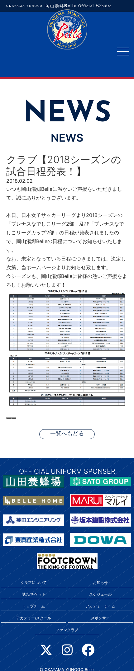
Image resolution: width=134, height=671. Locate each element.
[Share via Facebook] (8, 418)
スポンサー (100, 618)
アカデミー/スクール (33, 618)
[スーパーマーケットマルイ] (100, 500)
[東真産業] (33, 539)
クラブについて (34, 582)
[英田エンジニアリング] (33, 519)
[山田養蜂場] (33, 481)
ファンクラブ (67, 629)
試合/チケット (33, 594)
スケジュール (100, 594)
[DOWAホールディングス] (100, 539)
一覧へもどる (67, 434)
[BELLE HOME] (33, 500)
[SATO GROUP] (100, 481)
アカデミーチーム (100, 606)
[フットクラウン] (67, 561)
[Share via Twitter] (13, 418)
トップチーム (33, 606)
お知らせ (100, 582)
